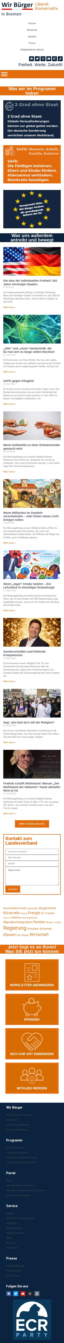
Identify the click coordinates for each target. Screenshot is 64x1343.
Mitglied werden (14, 1228)
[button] (32, 824)
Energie (34, 913)
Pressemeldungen (15, 1265)
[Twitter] (37, 58)
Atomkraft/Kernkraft (14, 908)
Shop (9, 1238)
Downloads (12, 1247)
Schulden (33, 928)
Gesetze (6, 918)
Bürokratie (11, 913)
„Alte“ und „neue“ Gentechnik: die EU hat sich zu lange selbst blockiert (28, 350)
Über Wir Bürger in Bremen (20, 1185)
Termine (32, 23)
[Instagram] (43, 58)
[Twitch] (54, 58)
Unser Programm (15, 1147)
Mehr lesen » (9, 307)
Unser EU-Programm (17, 1152)
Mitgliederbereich (15, 1233)
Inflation (16, 917)
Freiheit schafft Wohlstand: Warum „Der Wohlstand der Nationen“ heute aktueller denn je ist (31, 787)
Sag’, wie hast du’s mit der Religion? (28, 722)
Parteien (39, 922)
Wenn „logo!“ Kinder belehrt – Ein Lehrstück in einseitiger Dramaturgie (29, 585)
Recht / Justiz (53, 922)
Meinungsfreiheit (29, 917)
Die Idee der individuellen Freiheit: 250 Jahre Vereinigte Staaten (30, 282)
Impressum (12, 1119)
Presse (32, 43)
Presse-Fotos (13, 1275)
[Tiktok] (60, 58)
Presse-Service (14, 1270)
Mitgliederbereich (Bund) (32, 49)
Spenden (32, 36)
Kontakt (10, 1213)
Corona (23, 913)
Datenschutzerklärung (17, 1124)
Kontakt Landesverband (18, 1115)
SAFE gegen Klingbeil (18, 381)
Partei (9, 1180)
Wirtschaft (39, 934)
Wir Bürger (23, 935)
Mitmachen (32, 30)
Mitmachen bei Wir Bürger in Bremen (25, 1190)
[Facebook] (31, 58)
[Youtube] (48, 58)
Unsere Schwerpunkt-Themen (21, 1157)
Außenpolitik (32, 908)
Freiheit (49, 913)
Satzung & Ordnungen (17, 1195)
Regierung (14, 928)
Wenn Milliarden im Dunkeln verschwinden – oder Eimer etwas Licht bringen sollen (31, 516)
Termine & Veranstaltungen (20, 1218)
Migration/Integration (17, 922)
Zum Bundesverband (17, 1129)
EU (43, 913)
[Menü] (4, 74)
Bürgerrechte (47, 908)
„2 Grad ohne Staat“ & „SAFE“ (21, 1162)
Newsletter (11, 1223)
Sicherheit (45, 928)
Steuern (10, 934)
